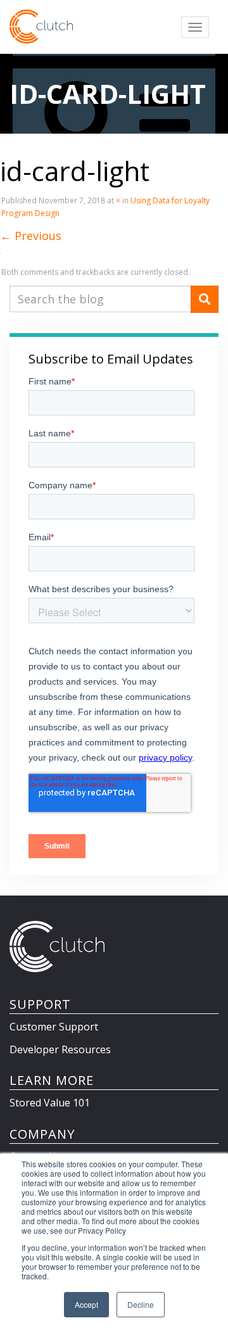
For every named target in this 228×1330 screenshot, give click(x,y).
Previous (30, 235)
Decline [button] (140, 1304)
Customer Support (54, 1027)
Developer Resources (60, 1049)
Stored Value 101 (50, 1103)
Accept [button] (86, 1304)
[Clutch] (41, 26)
